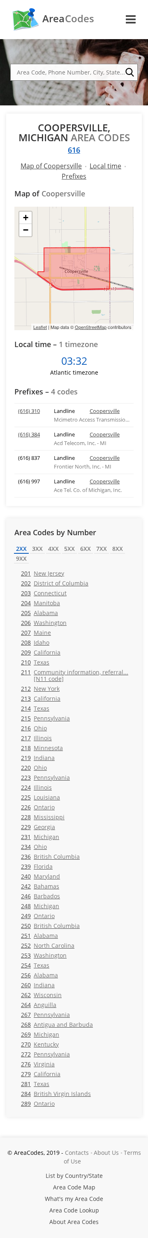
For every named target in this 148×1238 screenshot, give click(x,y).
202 (54, 583)
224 (36, 787)
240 (40, 876)
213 (40, 698)
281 (35, 1084)
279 (40, 1074)
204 (40, 603)
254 (35, 965)
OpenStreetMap (90, 327)
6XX (85, 549)
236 (50, 856)
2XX (21, 549)
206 (44, 623)
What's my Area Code (74, 1199)
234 (34, 847)
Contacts (77, 1152)
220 (34, 768)
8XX (117, 549)
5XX (69, 549)
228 (43, 817)
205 (39, 613)
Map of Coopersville (51, 165)
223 (45, 777)
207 (36, 632)
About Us (106, 1152)
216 (34, 728)
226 (38, 807)
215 (45, 718)
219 (38, 758)
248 (40, 906)
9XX (21, 558)
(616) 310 (29, 411)
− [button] (25, 230)
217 (36, 738)
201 (42, 573)
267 (45, 1015)
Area (68, 18)
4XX (53, 549)
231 (40, 837)
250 (50, 926)
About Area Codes (74, 1222)
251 (39, 936)
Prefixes (74, 176)
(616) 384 (29, 434)
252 (47, 945)
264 (38, 1005)
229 (38, 827)
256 (39, 975)
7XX (101, 549)
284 (56, 1094)
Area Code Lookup (74, 1210)
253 (44, 955)
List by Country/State (74, 1176)
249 (38, 916)
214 (35, 708)
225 (40, 797)
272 (45, 1054)
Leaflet (40, 327)
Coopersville (105, 411)
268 (57, 1024)
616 (74, 150)
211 (74, 675)
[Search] (129, 72)
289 (38, 1103)
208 (35, 642)
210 (35, 662)
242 (40, 886)
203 (44, 593)
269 (40, 1034)
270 (40, 1044)
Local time (105, 165)
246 (40, 896)
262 (41, 995)
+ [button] (25, 217)
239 (37, 866)
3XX (37, 549)
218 (42, 748)
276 (38, 1064)
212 (40, 688)
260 (38, 985)
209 (40, 652)
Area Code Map (74, 1187)
